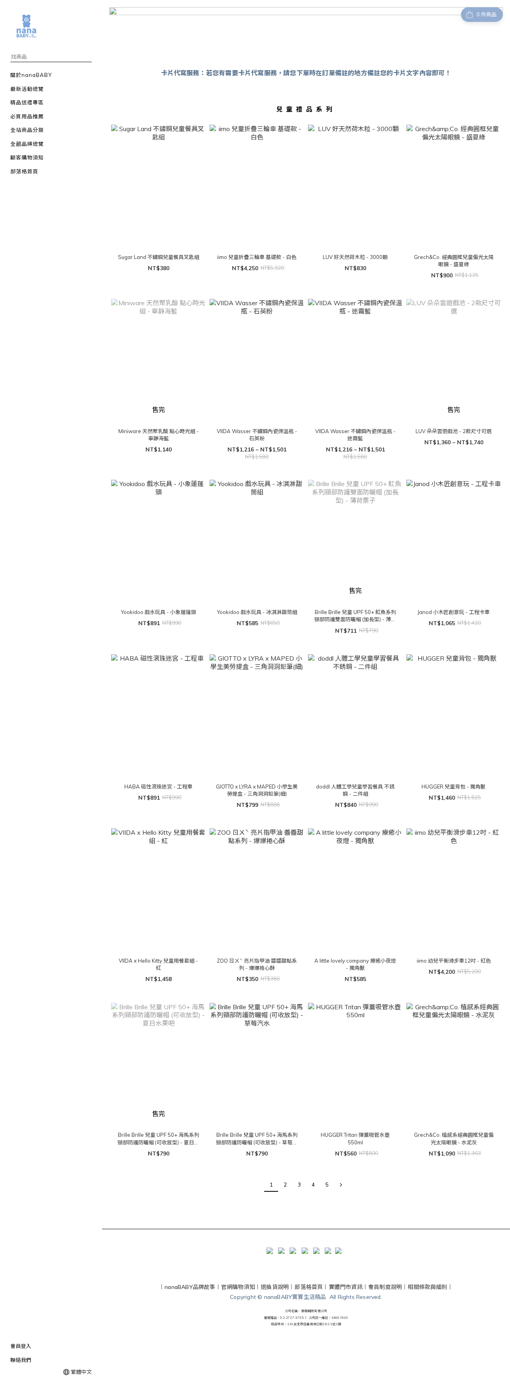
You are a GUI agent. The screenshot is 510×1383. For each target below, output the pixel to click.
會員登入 (20, 1346)
